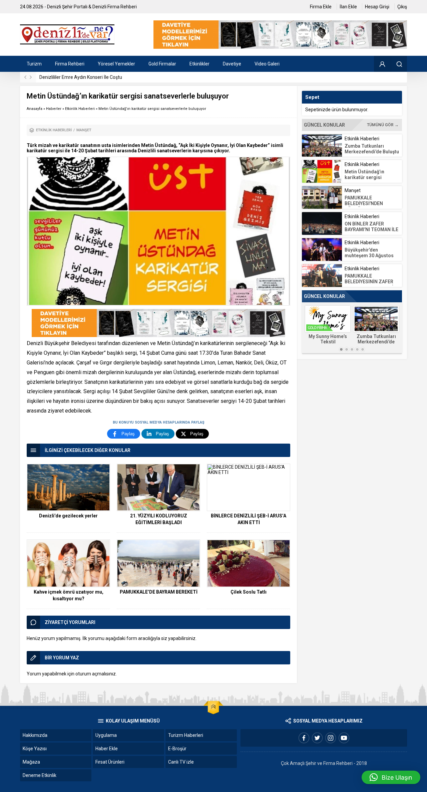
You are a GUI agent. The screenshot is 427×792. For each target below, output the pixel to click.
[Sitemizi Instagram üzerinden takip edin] (331, 738)
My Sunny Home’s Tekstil (328, 339)
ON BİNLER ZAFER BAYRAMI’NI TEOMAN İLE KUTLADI (371, 229)
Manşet (83, 130)
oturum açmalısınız (95, 673)
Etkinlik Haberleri (80, 109)
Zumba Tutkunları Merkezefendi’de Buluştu (372, 148)
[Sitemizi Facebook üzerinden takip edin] (304, 738)
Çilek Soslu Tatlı (249, 592)
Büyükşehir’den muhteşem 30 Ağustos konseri (369, 255)
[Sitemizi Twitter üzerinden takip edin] (317, 738)
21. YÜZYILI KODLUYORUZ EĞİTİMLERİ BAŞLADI (158, 519)
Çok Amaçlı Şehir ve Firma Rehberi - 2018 (324, 763)
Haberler (53, 109)
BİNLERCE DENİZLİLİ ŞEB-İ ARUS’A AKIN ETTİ (248, 519)
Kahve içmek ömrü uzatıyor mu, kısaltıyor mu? (68, 595)
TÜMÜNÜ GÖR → (383, 125)
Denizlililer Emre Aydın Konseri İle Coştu (80, 77)
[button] (391, 777)
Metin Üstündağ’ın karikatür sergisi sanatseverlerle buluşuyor (364, 180)
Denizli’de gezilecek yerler (68, 515)
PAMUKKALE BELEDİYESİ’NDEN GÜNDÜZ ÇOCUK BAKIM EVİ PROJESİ (370, 206)
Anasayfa (34, 109)
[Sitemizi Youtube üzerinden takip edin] (344, 738)
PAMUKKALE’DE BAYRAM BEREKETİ (158, 592)
